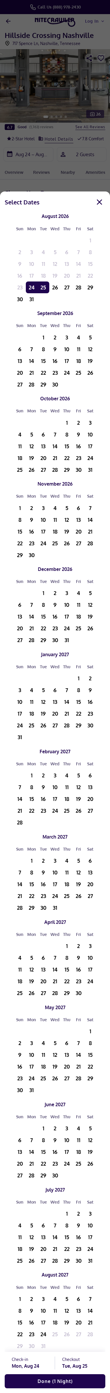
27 (67, 287)
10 (31, 264)
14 (78, 264)
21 (78, 275)
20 (67, 275)
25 (43, 287)
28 (78, 287)
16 (19, 275)
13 (67, 264)
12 (55, 264)
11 (43, 264)
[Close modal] (99, 202)
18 (43, 275)
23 (20, 287)
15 (90, 264)
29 (90, 287)
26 (55, 287)
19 (55, 275)
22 (90, 275)
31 (31, 299)
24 (32, 287)
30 (20, 299)
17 (31, 275)
